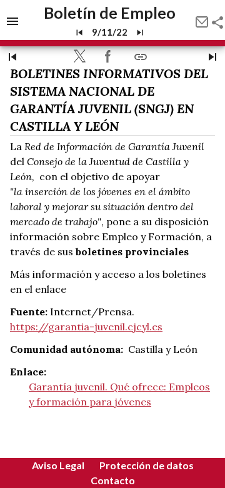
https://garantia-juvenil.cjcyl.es (86, 326)
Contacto (113, 480)
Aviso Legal (58, 465)
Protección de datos (146, 465)
